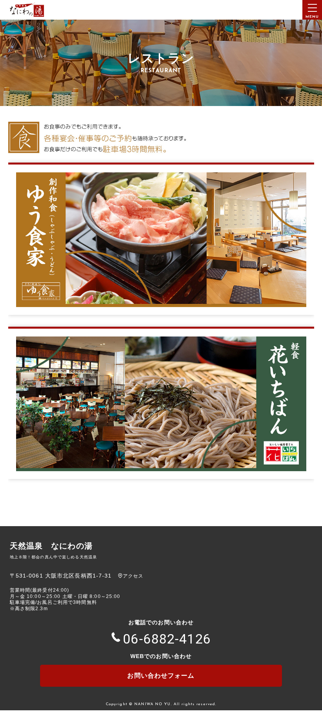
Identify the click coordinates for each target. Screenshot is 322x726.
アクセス (133, 576)
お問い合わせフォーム (160, 675)
